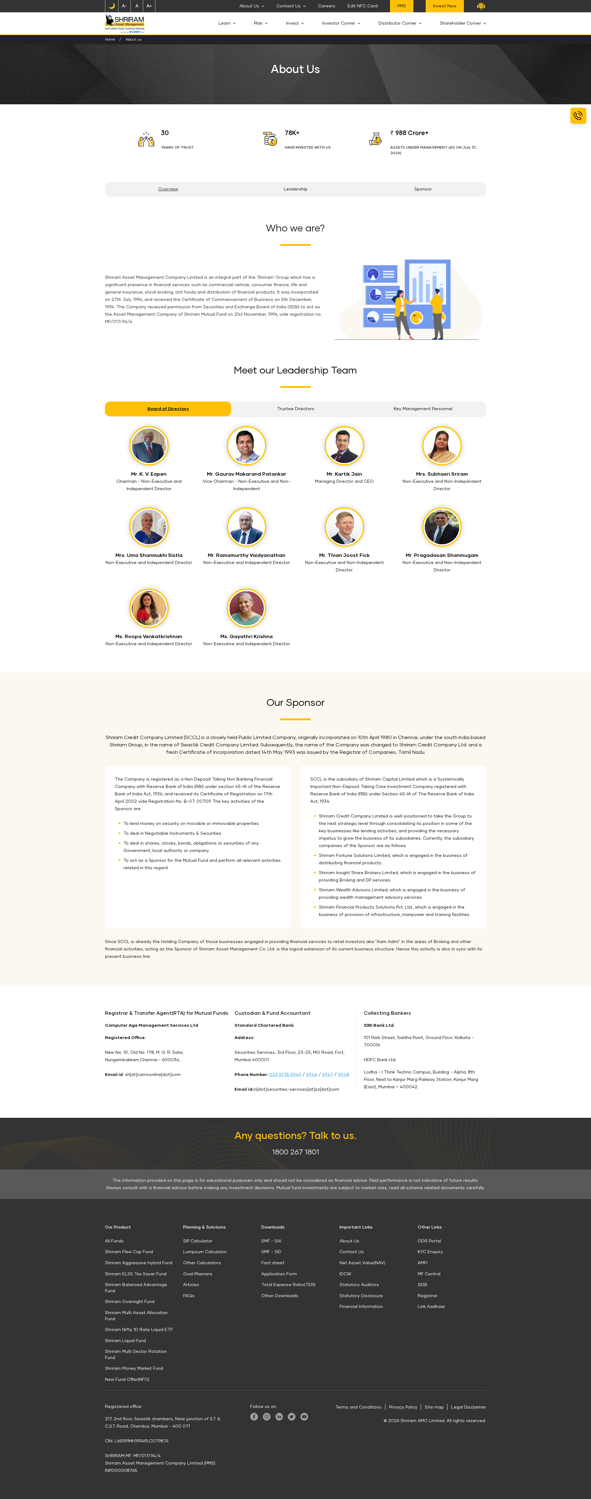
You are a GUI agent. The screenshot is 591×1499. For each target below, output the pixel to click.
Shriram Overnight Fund (130, 1302)
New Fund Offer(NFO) (127, 1379)
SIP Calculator (197, 1241)
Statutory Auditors (359, 1285)
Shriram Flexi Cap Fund (129, 1252)
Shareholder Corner (460, 23)
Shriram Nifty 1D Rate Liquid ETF (139, 1330)
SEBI (422, 1285)
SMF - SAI (271, 1241)
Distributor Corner (397, 23)
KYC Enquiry (430, 1252)
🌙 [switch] (111, 6)
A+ (149, 6)
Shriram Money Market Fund (134, 1368)
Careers (326, 6)
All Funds (114, 1241)
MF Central (429, 1274)
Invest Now (444, 6)
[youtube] (304, 1417)
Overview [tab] (168, 189)
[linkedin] (279, 1417)
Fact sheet (272, 1263)
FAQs (189, 1296)
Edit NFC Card (363, 6)
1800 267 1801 (295, 1152)
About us (134, 40)
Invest (292, 23)
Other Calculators (202, 1263)
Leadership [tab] (296, 189)
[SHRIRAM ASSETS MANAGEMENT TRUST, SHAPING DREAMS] (124, 23)
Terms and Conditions (358, 1407)
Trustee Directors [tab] (295, 409)
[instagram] (267, 1417)
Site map (434, 1407)
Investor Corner (338, 23)
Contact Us (288, 6)
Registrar (427, 1296)
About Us (249, 6)
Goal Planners (197, 1274)
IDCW (345, 1274)
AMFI (423, 1263)
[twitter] (292, 1417)
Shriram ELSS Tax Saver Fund (136, 1274)
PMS (401, 6)
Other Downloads (279, 1296)
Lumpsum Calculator (205, 1252)
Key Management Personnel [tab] (423, 409)
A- (124, 6)
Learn (225, 23)
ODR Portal (429, 1241)
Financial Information (361, 1307)
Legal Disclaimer (468, 1407)
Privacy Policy (403, 1407)
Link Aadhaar (431, 1307)
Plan (258, 23)
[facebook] (254, 1417)
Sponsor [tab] (423, 189)
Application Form (279, 1274)
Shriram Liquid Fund (125, 1341)
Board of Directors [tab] (168, 409)
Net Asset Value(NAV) (362, 1263)
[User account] (481, 6)
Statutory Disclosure (361, 1296)
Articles (191, 1285)
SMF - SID (271, 1252)
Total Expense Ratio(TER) (288, 1285)
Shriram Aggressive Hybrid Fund (138, 1263)
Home (110, 40)
